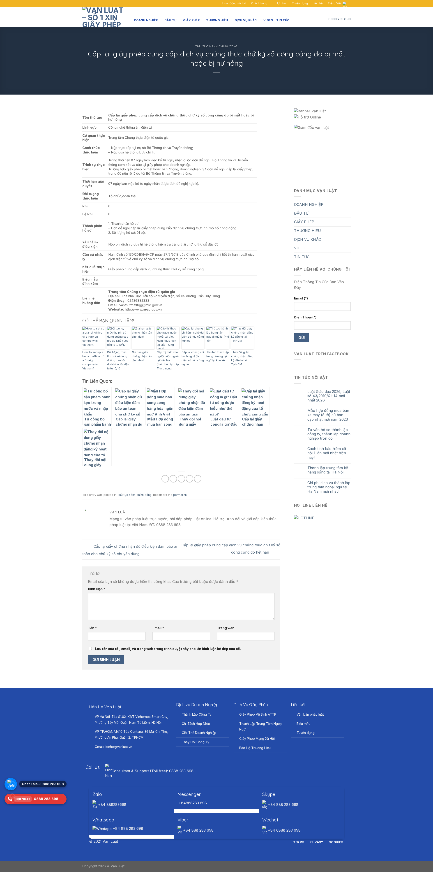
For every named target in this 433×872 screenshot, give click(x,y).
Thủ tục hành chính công (216, 46)
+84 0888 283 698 (284, 830)
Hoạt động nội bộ (234, 3)
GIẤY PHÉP (191, 20)
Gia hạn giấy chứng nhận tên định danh (142, 356)
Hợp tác (281, 3)
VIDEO (268, 20)
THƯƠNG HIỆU (217, 20)
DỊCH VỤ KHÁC (246, 20)
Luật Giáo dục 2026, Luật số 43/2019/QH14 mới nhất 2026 (328, 396)
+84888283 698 (192, 803)
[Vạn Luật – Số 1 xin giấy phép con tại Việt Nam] (104, 17)
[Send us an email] (89, 3)
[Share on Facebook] (165, 478)
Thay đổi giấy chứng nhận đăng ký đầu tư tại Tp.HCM (242, 358)
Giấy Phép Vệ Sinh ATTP (257, 714)
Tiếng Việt (334, 3)
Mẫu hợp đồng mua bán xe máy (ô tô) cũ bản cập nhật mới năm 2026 (328, 414)
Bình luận (96, 589)
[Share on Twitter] (173, 478)
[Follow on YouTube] (93, 3)
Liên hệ (317, 3)
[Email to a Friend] (181, 478)
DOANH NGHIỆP (146, 20)
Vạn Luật (117, 866)
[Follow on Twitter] (219, 842)
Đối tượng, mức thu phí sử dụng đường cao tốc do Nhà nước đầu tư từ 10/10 (118, 360)
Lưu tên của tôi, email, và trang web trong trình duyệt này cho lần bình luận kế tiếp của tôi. (168, 649)
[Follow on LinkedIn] (225, 842)
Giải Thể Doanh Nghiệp (199, 733)
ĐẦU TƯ (170, 20)
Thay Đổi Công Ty (195, 742)
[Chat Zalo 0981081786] (11, 784)
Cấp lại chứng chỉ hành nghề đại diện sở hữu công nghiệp (193, 358)
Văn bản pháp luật (310, 714)
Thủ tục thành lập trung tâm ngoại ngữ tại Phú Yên (217, 356)
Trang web (226, 628)
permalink (180, 494)
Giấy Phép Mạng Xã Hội (257, 738)
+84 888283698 (111, 804)
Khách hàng (259, 3)
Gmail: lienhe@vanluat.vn (113, 747)
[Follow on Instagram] (214, 842)
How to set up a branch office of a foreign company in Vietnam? (93, 360)
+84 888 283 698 (282, 804)
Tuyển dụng (300, 3)
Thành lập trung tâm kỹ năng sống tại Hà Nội (327, 470)
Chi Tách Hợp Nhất (196, 724)
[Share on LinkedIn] (197, 478)
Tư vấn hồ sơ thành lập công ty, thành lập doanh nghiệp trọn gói (328, 434)
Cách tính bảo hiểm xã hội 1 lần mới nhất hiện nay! (326, 453)
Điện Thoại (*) (305, 317)
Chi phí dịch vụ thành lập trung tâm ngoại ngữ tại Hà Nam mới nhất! (328, 487)
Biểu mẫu (303, 724)
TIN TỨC (282, 20)
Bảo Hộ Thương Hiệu (255, 748)
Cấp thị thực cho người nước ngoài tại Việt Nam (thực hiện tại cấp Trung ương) (168, 360)
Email (158, 628)
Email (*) (301, 298)
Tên (92, 628)
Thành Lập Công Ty (197, 714)
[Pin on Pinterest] (189, 478)
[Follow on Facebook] (84, 3)
